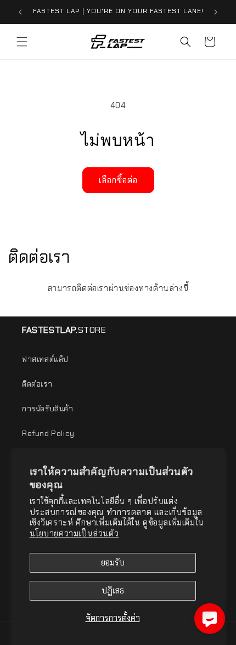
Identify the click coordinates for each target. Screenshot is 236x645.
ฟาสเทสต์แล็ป (45, 359)
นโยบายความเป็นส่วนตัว (74, 533)
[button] (22, 42)
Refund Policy (48, 433)
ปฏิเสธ (113, 590)
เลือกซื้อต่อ (118, 180)
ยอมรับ (113, 562)
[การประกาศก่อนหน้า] (20, 12)
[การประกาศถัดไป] (216, 12)
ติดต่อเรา (37, 384)
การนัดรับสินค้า (48, 409)
